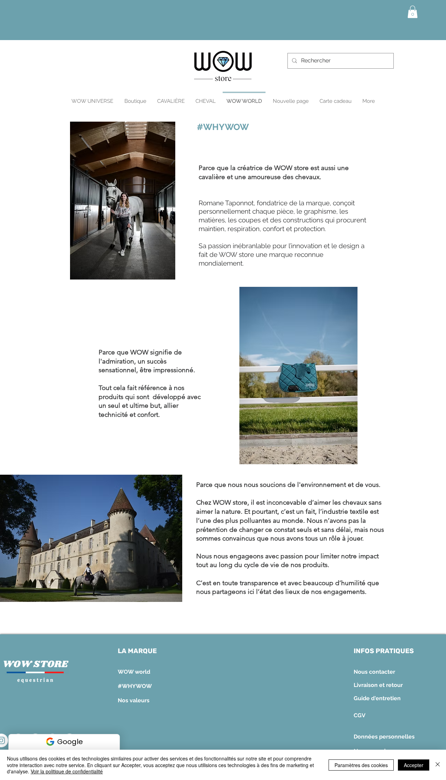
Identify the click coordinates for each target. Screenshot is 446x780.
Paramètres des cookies (361, 765)
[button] (412, 12)
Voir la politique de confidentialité (67, 771)
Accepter (413, 765)
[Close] (437, 764)
